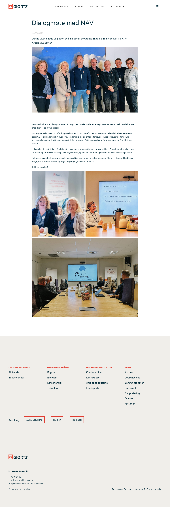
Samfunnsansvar (134, 382)
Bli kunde (79, 6)
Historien (130, 403)
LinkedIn (158, 489)
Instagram (138, 489)
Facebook (128, 489)
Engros (51, 372)
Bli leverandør (16, 377)
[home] (18, 6)
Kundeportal (93, 387)
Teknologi (52, 387)
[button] (118, 6)
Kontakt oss (92, 377)
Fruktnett (77, 419)
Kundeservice (62, 6)
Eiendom (52, 377)
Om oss (129, 398)
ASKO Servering (34, 419)
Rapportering (132, 393)
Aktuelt (129, 372)
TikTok (147, 489)
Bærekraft (130, 387)
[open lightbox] (85, 80)
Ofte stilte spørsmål (97, 382)
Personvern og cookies (19, 489)
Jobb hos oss (96, 6)
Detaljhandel (54, 382)
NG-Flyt (57, 419)
